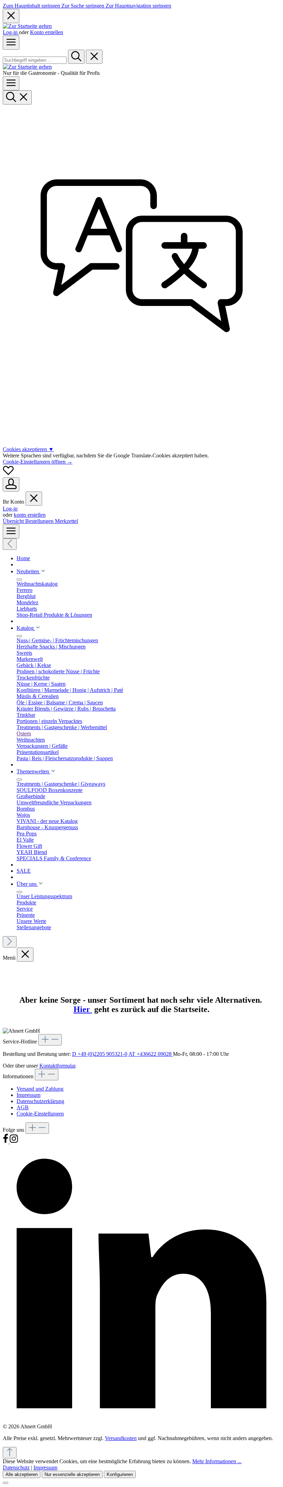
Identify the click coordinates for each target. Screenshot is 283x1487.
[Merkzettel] (8, 474)
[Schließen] (5, 1483)
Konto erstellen (46, 32)
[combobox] (35, 60)
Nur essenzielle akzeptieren (72, 1474)
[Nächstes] (10, 942)
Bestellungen (40, 521)
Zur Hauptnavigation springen (138, 6)
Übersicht (14, 521)
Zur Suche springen (83, 6)
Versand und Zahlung (40, 1089)
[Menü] (11, 43)
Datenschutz (16, 1467)
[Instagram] (14, 1141)
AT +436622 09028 (150, 1054)
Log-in (11, 32)
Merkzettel (66, 521)
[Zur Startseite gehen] (27, 26)
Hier (83, 1009)
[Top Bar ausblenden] (11, 16)
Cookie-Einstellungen (40, 1114)
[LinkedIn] (141, 1420)
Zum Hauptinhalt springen (32, 6)
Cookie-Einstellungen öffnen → (37, 462)
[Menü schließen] (34, 499)
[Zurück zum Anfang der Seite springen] (10, 1452)
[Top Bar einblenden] (11, 531)
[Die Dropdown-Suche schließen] (94, 57)
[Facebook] (6, 1141)
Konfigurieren (120, 1474)
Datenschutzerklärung (40, 1101)
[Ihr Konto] (11, 484)
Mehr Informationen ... (217, 1461)
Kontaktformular (57, 1066)
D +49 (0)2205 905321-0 (99, 1054)
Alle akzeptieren (22, 1474)
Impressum (28, 1095)
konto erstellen (30, 515)
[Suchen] (76, 57)
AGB (23, 1107)
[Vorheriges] (10, 544)
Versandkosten (121, 1438)
